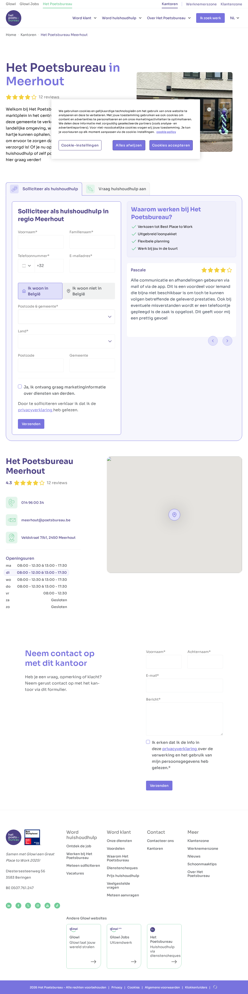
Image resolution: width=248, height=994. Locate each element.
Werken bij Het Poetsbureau (79, 856)
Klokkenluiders (196, 987)
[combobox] (31, 265)
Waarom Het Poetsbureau (118, 858)
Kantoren (170, 4)
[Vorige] (213, 341)
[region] (125, 129)
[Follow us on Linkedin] (9, 905)
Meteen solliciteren (83, 865)
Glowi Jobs (29, 4)
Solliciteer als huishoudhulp (50, 188)
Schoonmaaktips (202, 864)
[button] (174, 515)
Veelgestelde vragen (118, 885)
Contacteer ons (160, 841)
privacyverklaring (35, 409)
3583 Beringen (18, 877)
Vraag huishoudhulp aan (122, 188)
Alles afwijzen (129, 145)
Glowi (11, 4)
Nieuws (194, 856)
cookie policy (166, 132)
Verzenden (31, 424)
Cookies (133, 987)
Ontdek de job (78, 846)
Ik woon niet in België (86, 291)
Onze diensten (119, 841)
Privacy (116, 987)
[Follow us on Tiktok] (57, 905)
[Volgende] (227, 341)
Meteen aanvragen (123, 895)
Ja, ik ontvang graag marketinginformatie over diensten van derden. (65, 390)
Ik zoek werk (210, 18)
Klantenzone (231, 4)
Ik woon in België (38, 291)
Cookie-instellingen (80, 145)
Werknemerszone (201, 4)
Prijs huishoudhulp (123, 876)
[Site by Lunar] (215, 987)
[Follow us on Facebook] (18, 905)
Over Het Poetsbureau (198, 874)
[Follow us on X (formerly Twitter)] (28, 905)
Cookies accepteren (171, 145)
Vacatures (75, 873)
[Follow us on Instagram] (38, 905)
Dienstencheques (122, 868)
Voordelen (116, 848)
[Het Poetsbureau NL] (13, 18)
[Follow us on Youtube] (47, 905)
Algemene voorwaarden (162, 987)
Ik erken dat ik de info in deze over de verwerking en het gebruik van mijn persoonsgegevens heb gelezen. (182, 755)
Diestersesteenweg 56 (25, 871)
